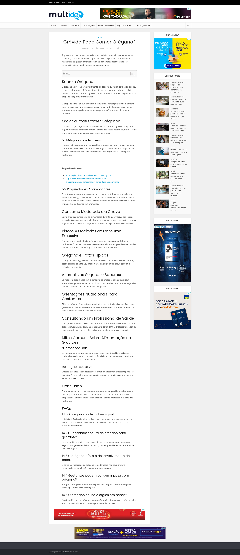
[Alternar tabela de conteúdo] (131, 74)
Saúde (74, 25)
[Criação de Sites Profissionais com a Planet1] (163, 163)
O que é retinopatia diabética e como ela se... (178, 207)
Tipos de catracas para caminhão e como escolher (178, 128)
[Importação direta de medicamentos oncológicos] (163, 151)
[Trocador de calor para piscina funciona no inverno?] (163, 189)
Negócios (174, 159)
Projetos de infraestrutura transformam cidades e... (176, 89)
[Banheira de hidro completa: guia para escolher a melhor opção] (163, 100)
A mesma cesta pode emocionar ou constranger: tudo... (177, 115)
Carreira (63, 25)
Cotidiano (174, 109)
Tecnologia (87, 25)
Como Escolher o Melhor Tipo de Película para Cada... (177, 178)
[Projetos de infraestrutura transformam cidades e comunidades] (163, 86)
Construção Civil (142, 25)
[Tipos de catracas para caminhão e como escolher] (163, 127)
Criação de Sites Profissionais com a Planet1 (178, 164)
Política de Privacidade (70, 2)
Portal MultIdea (54, 2)
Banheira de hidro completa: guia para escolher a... (178, 102)
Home (53, 25)
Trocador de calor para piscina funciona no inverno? (178, 192)
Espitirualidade (124, 25)
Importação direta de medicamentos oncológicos (178, 152)
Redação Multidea (101, 48)
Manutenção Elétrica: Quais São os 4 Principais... (178, 140)
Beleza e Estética (106, 25)
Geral (172, 123)
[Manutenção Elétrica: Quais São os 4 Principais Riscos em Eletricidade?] (163, 139)
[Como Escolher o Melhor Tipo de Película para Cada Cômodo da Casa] (163, 175)
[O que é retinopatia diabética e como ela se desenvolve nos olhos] (163, 204)
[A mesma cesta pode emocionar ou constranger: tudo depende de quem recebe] (163, 112)
